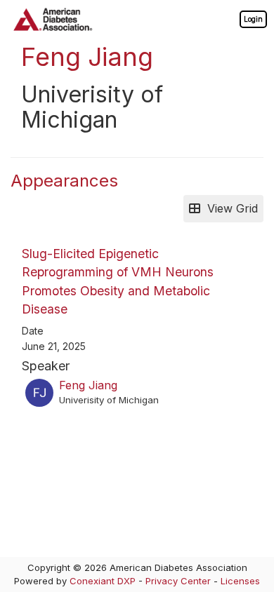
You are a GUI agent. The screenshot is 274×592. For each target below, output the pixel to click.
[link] (253, 18)
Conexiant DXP (103, 580)
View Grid (229, 208)
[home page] (53, 19)
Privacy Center (178, 580)
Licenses (240, 580)
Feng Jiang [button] (88, 385)
